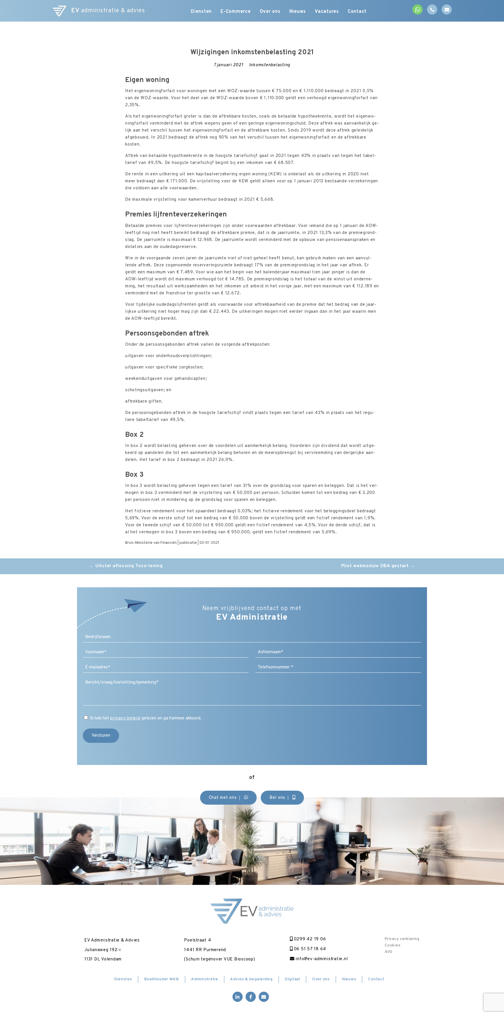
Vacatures (327, 11)
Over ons (270, 11)
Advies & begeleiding (251, 979)
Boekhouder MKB (161, 979)
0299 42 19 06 (309, 939)
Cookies (392, 945)
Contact (357, 11)
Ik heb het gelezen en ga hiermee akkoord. (146, 718)
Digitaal (292, 979)
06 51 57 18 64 (309, 949)
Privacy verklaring (402, 939)
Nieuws (297, 11)
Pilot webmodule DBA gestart (378, 566)
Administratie (204, 979)
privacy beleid (125, 718)
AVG (388, 951)
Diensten (201, 11)
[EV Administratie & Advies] (59, 11)
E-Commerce (235, 11)
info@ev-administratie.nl (321, 959)
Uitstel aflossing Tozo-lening (125, 566)
